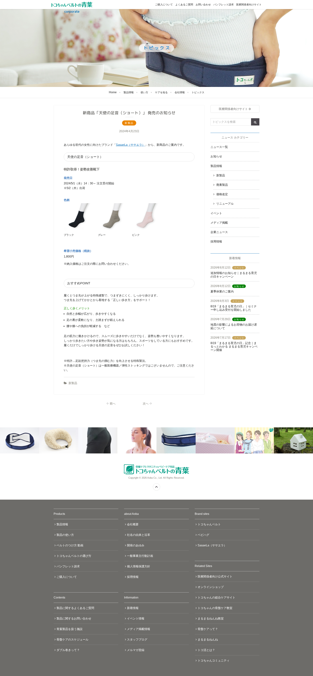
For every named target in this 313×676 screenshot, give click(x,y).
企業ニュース (219, 232)
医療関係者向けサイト (249, 4)
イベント (216, 213)
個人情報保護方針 (138, 566)
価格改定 (222, 194)
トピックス (198, 92)
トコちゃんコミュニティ (213, 660)
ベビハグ (203, 534)
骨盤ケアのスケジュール (72, 639)
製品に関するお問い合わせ (74, 618)
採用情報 (216, 241)
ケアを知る (161, 92)
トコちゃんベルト (209, 524)
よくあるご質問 (184, 4)
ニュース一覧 (219, 146)
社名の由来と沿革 (138, 534)
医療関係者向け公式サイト (215, 576)
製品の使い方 (65, 534)
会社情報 (180, 92)
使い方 (144, 92)
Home (113, 92)
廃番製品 (222, 184)
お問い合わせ (203, 4)
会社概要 (133, 524)
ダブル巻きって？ (68, 650)
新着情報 (133, 608)
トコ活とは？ (206, 650)
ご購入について (164, 4)
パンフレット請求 (223, 4)
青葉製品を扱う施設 (70, 629)
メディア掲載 (219, 222)
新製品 (72, 383)
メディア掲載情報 (138, 629)
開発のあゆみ (135, 545)
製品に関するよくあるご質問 (75, 608)
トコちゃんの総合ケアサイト (216, 597)
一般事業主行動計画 (140, 555)
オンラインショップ (211, 587)
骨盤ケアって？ (208, 629)
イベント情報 (135, 618)
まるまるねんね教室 (211, 618)
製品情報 (129, 92)
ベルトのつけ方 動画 (70, 545)
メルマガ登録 (135, 650)
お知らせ (216, 156)
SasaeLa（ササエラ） (130, 144)
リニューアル (225, 203)
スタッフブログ (137, 639)
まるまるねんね (208, 639)
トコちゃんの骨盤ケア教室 (215, 608)
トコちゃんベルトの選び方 (74, 555)
